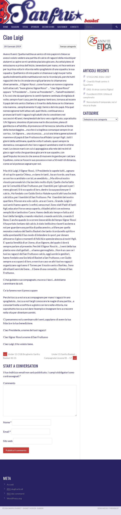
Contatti (74, 26)
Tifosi (25, 26)
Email (7, 431)
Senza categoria (68, 46)
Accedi (10, 484)
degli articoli (15, 489)
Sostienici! (62, 26)
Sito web (8, 440)
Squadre (15, 26)
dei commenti (15, 493)
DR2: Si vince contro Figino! (100, 89)
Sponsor (35, 26)
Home (5, 26)
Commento (9, 383)
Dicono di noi (48, 26)
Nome (7, 422)
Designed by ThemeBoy (108, 508)
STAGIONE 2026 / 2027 (98, 76)
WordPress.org (14, 498)
